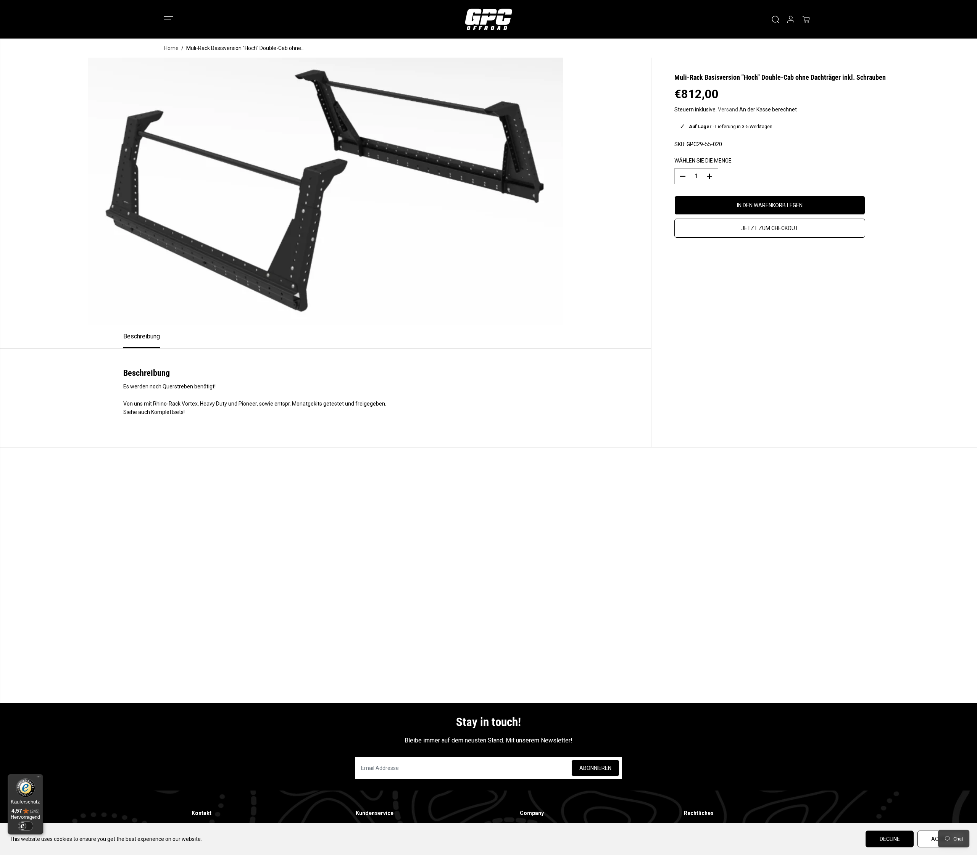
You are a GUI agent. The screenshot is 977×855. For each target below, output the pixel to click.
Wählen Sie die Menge (703, 161)
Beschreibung (141, 336)
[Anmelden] (791, 19)
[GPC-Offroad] (488, 19)
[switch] (25, 826)
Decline (890, 839)
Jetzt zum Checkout (769, 228)
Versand (728, 109)
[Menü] (38, 778)
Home (171, 48)
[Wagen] (806, 19)
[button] (168, 19)
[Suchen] (775, 19)
